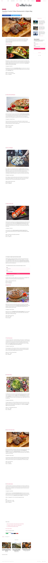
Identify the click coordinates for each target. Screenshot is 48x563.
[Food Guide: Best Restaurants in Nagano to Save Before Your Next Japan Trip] (6, 545)
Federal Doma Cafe (9, 203)
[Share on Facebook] (3, 41)
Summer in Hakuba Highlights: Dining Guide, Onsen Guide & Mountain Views (16, 550)
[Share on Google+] (7, 536)
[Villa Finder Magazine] (24, 5)
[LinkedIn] (3, 47)
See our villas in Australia (9, 528)
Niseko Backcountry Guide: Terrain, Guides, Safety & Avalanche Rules (42, 33)
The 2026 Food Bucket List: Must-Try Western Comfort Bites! (26, 549)
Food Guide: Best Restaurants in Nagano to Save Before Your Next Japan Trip (6, 550)
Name (7, 267)
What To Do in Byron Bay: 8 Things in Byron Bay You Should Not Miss (15, 523)
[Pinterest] (3, 45)
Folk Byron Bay (9, 374)
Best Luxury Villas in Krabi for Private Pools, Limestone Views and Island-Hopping (42, 22)
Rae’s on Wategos (9, 147)
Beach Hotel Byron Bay (10, 429)
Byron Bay (17, 38)
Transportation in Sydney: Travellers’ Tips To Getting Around (14, 525)
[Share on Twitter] (3, 43)
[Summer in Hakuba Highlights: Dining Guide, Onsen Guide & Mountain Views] (16, 545)
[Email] (3, 49)
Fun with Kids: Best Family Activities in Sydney (12, 526)
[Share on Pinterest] (8, 536)
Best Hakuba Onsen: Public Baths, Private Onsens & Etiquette (42, 27)
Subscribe (18, 273)
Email (35, 45)
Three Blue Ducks (10, 483)
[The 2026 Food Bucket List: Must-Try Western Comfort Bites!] (26, 545)
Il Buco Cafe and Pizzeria (10, 94)
